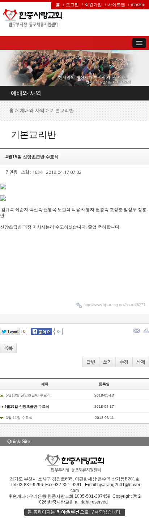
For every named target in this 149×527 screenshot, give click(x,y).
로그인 (72, 4)
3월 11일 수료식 (19, 418)
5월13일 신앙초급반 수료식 (28, 395)
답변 (90, 362)
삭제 (140, 362)
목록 (8, 348)
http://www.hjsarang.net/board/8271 (114, 305)
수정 (124, 362)
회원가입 (93, 4)
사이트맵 (116, 4)
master (137, 4)
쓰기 (107, 362)
